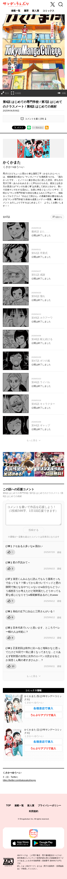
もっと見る (32, 440)
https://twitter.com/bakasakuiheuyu (19, 780)
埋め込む (39, 127)
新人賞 (35, 10)
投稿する (34, 530)
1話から (58, 217)
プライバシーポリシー (49, 805)
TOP (8, 805)
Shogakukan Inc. (27, 819)
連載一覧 (15, 10)
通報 (59, 552)
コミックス (48, 10)
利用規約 (33, 811)
